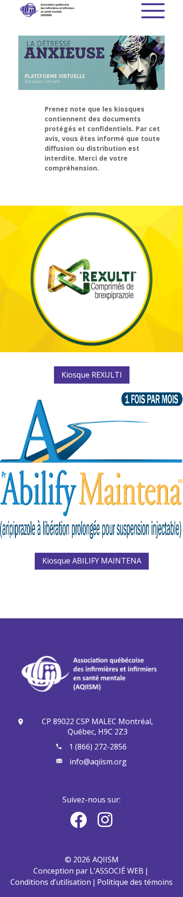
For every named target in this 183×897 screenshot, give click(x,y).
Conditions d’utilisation (50, 882)
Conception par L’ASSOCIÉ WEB (88, 871)
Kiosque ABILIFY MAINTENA (91, 561)
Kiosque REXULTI (91, 375)
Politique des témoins (135, 882)
